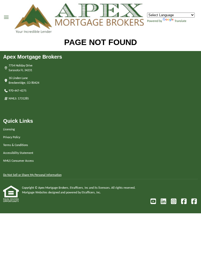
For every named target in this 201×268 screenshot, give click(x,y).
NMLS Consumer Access (18, 161)
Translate (180, 21)
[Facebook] (184, 201)
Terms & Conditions (15, 145)
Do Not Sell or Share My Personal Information (32, 175)
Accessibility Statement (18, 153)
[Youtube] (153, 201)
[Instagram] (173, 201)
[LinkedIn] (163, 201)
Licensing (9, 129)
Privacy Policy (11, 137)
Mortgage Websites (35, 192)
